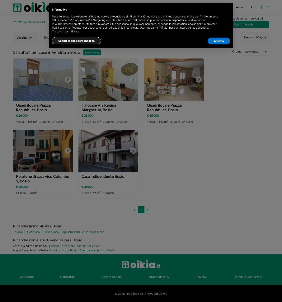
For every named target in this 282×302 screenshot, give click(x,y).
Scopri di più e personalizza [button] (76, 40)
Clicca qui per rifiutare (65, 31)
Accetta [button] (219, 41)
